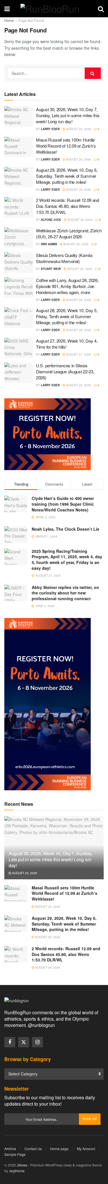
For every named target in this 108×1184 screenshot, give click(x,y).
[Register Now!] (47, 433)
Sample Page (15, 1154)
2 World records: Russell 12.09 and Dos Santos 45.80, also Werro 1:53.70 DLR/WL (67, 206)
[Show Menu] (7, 8)
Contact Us (33, 1148)
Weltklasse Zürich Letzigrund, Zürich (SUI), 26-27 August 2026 (68, 233)
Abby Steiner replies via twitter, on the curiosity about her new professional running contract (65, 592)
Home (9, 20)
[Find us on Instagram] (37, 1042)
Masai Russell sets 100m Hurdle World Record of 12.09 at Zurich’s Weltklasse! (66, 146)
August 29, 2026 (78, 129)
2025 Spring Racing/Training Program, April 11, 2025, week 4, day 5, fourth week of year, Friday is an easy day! (67, 559)
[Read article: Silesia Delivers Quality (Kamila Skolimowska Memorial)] (18, 262)
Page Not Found (31, 20)
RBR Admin (49, 244)
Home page (59, 1148)
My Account (86, 1148)
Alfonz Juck (51, 220)
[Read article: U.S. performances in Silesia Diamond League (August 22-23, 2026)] (18, 372)
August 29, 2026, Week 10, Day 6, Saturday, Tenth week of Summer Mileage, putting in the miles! (66, 176)
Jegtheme (16, 1170)
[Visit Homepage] (53, 9)
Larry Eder (50, 129)
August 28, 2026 (79, 220)
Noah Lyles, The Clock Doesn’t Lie (65, 529)
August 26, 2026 (78, 385)
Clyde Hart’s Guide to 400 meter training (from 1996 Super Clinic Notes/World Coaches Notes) (63, 503)
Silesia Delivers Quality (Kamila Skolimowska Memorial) (64, 258)
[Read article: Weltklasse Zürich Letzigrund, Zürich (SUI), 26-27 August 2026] (18, 237)
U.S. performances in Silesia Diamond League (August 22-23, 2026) (65, 371)
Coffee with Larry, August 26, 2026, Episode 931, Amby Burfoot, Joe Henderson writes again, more (67, 286)
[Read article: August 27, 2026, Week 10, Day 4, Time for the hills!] (18, 348)
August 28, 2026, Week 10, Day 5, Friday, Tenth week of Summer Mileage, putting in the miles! (66, 316)
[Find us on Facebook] (9, 1042)
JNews (22, 1164)
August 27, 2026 (78, 354)
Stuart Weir (51, 269)
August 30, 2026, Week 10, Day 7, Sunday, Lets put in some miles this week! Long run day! (68, 115)
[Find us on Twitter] (23, 1042)
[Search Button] (101, 8)
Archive (10, 1148)
